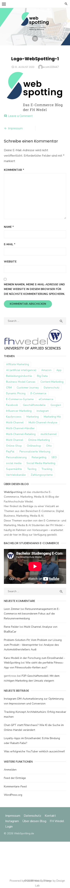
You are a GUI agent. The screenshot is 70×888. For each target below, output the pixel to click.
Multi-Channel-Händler (20, 428)
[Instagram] (35, 38)
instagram (43, 411)
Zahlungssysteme (42, 475)
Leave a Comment (20, 116)
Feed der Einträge (15, 778)
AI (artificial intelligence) (21, 370)
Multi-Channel (15, 422)
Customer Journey (28, 387)
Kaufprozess (13, 417)
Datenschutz (52, 387)
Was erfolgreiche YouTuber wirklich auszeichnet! (34, 751)
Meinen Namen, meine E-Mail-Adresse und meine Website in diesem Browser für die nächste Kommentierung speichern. (34, 289)
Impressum (15, 128)
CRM (9, 387)
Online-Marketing (39, 440)
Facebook (12, 405)
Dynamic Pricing (15, 393)
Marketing (32, 417)
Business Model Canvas (20, 382)
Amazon (46, 370)
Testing (31, 469)
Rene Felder (11, 627)
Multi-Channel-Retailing (21, 434)
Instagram (12, 821)
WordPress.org (13, 795)
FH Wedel (57, 821)
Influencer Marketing (19, 411)
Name (9, 227)
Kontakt (50, 816)
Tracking (46, 469)
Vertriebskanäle (16, 475)
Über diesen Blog (34, 821)
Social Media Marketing (40, 463)
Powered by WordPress (24, 881)
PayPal (10, 451)
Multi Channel (14, 440)
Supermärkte (14, 469)
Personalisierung (16, 457)
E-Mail (9, 244)
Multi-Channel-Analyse (43, 422)
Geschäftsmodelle (34, 405)
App (58, 370)
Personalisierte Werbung (34, 451)
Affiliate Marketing (17, 364)
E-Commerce (38, 393)
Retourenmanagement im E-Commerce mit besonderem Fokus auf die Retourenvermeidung (32, 613)
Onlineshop (34, 446)
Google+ (56, 405)
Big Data (42, 376)
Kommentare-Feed (15, 786)
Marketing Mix (52, 417)
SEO (54, 457)
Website (10, 261)
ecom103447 (51, 67)
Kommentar (14, 170)
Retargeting (39, 457)
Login (9, 826)
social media (13, 463)
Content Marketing (51, 382)
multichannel (49, 434)
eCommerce (46, 399)
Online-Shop (14, 446)
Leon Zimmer (12, 609)
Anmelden (10, 769)
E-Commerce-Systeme (20, 399)
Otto (49, 446)
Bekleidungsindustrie (19, 376)
